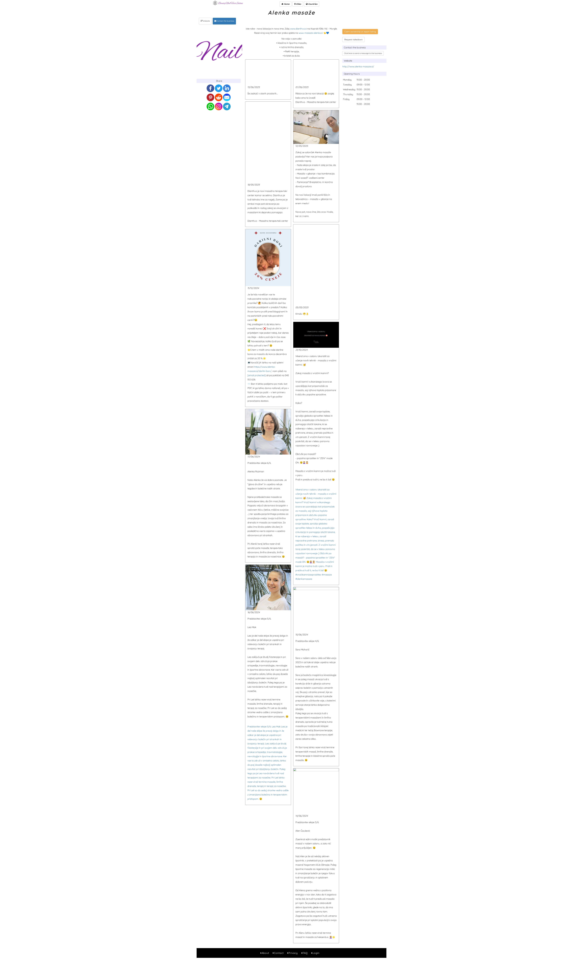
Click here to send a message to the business (363, 53)
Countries (312, 4)
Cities (298, 4)
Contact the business (225, 21)
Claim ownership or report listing (360, 31)
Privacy (293, 952)
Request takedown (353, 39)
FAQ (305, 952)
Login (315, 952)
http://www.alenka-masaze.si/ (358, 66)
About (265, 952)
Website (206, 21)
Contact (279, 952)
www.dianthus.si (298, 28)
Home (286, 4)
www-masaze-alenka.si (311, 32)
